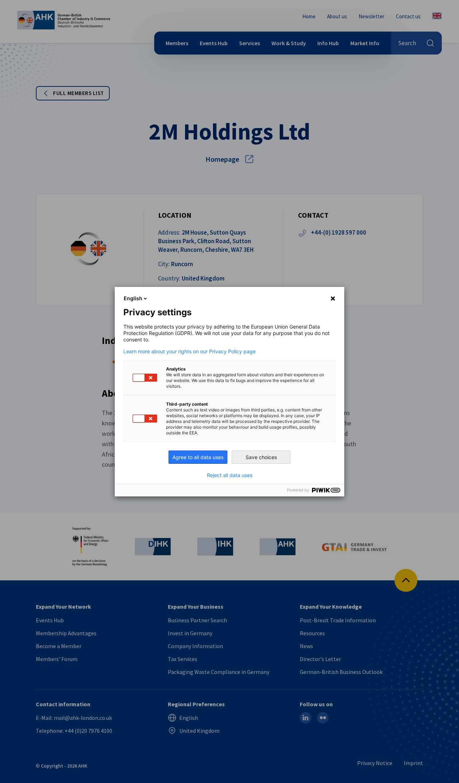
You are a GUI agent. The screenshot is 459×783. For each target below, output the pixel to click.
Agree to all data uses (197, 457)
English (133, 298)
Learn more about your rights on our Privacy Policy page (189, 351)
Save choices (261, 457)
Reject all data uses (229, 475)
